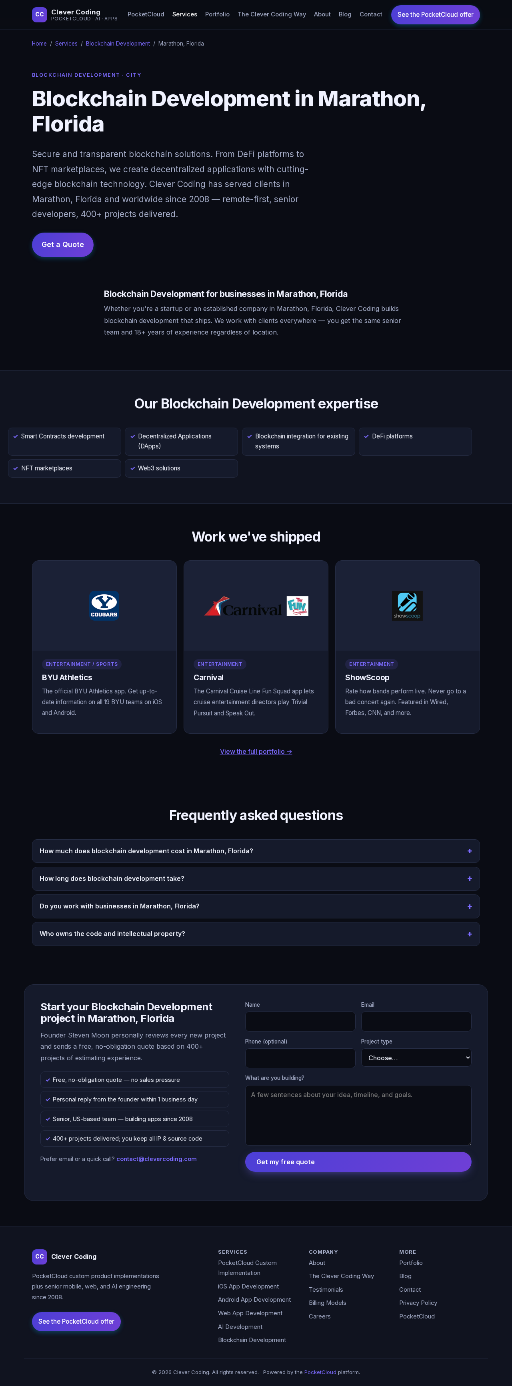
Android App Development (254, 1299)
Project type (376, 1041)
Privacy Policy (418, 1302)
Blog (345, 14)
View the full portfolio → (256, 751)
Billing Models (327, 1302)
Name (252, 1005)
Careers (320, 1316)
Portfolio (217, 14)
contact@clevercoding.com (156, 1158)
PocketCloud (146, 14)
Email (367, 1005)
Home (39, 43)
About (322, 14)
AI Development (240, 1326)
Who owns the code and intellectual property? (112, 934)
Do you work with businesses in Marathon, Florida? (120, 906)
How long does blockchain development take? (112, 878)
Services (184, 14)
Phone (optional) (266, 1041)
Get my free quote (285, 1162)
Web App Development (250, 1313)
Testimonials (326, 1289)
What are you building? (274, 1078)
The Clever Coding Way (272, 14)
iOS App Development (248, 1286)
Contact (371, 14)
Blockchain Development (118, 43)
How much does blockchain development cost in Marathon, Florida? (146, 851)
